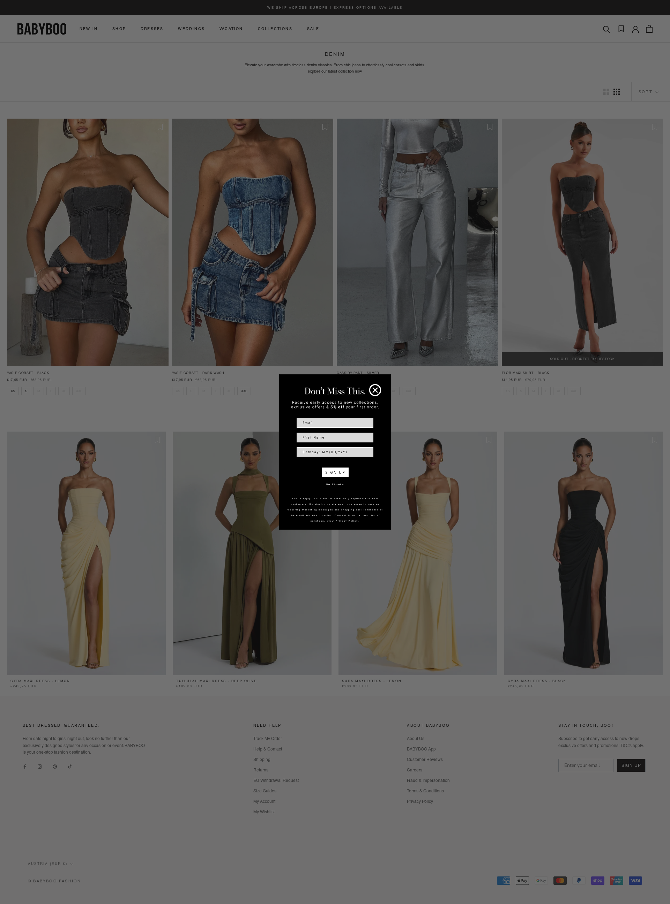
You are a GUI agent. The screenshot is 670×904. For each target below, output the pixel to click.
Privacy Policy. (347, 521)
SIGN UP (335, 472)
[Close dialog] (375, 390)
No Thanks (335, 484)
